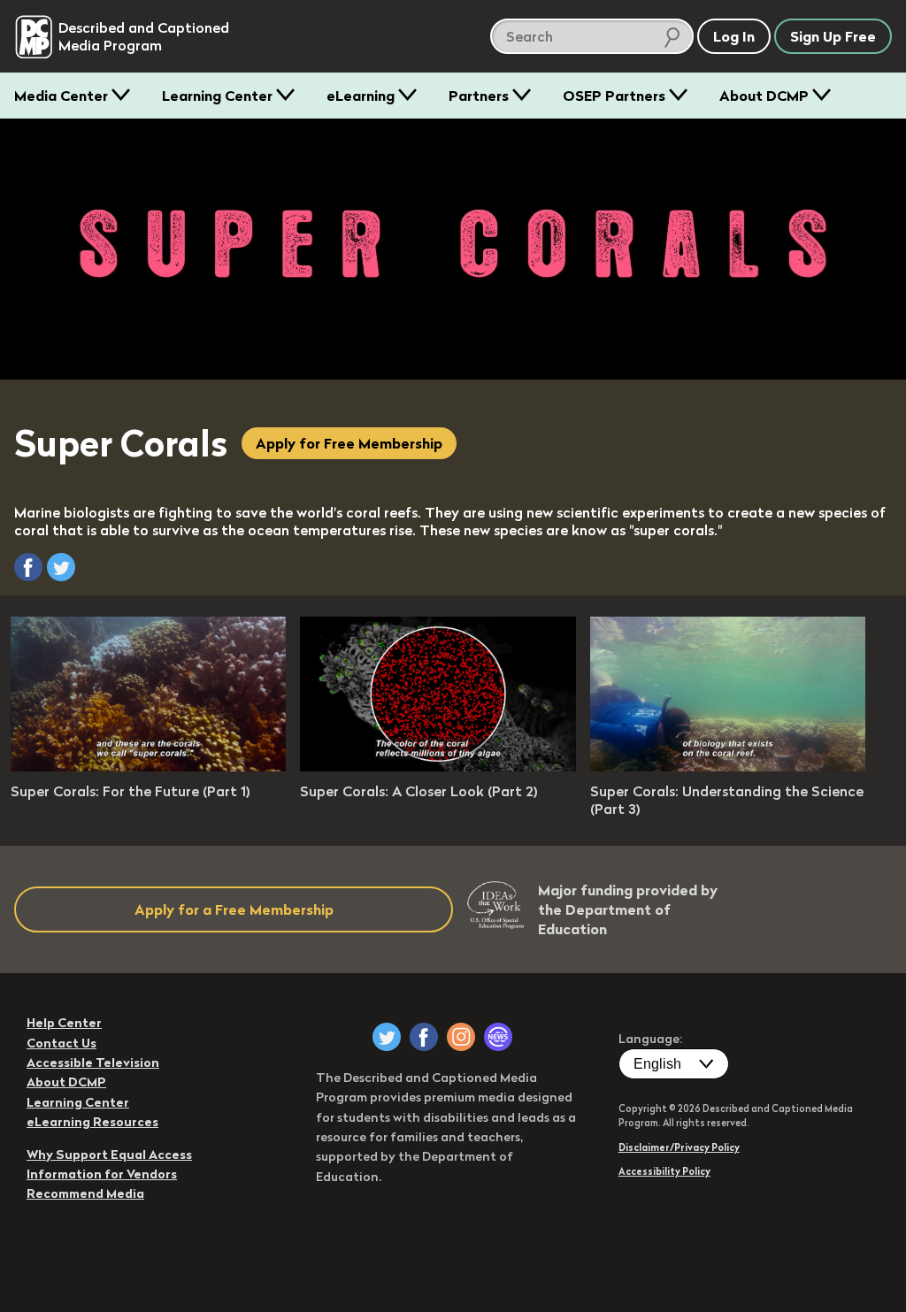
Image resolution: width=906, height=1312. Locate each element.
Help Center (64, 1023)
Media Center (61, 95)
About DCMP (764, 95)
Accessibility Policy (664, 1171)
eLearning (360, 95)
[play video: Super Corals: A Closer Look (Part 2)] (437, 766)
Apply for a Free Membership (234, 909)
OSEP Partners (614, 95)
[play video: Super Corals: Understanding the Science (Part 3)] (727, 766)
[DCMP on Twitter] (386, 1037)
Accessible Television (93, 1062)
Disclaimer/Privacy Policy (679, 1147)
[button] (28, 567)
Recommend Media (85, 1193)
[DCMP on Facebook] (424, 1037)
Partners (479, 95)
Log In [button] (734, 36)
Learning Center (217, 95)
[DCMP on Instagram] (461, 1037)
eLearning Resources (92, 1122)
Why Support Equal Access (109, 1154)
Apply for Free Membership (349, 443)
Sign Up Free (833, 36)
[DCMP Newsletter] (498, 1037)
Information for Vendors (102, 1174)
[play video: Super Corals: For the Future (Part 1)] (148, 766)
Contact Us (61, 1043)
